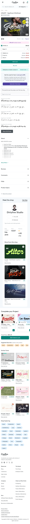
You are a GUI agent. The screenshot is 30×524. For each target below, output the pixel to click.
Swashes (19, 427)
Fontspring (18, 483)
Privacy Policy (4, 508)
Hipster (4, 448)
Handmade (18, 431)
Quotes (4, 444)
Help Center (4, 474)
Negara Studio (20, 381)
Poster (10, 444)
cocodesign (5, 325)
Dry (22, 444)
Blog (2, 469)
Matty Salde (18, 379)
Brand (10, 438)
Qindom (18, 413)
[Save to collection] (27, 25)
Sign (25, 434)
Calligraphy (5, 441)
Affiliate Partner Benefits (7, 498)
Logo (13, 427)
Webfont (5, 53)
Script (6, 10)
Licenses (3, 476)
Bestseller (4, 431)
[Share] (27, 19)
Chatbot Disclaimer (5, 512)
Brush (3, 424)
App (4, 57)
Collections (4, 471)
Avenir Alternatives (20, 491)
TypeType (4, 364)
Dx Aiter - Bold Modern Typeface (12, 259)
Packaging (18, 434)
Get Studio (4, 381)
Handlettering (5, 427)
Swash (18, 424)
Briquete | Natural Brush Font (8, 413)
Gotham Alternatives (20, 486)
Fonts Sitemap (19, 499)
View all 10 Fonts (7, 131)
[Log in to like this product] (23, 247)
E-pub (4, 55)
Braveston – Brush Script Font (8, 324)
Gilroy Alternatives (20, 496)
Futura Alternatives (20, 488)
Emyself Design (22, 325)
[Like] (27, 22)
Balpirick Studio (20, 398)
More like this (8, 263)
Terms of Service (5, 510)
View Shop (24, 200)
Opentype (11, 434)
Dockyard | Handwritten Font (23, 362)
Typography (18, 441)
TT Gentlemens (4, 362)
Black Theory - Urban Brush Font (12, 280)
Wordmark (17, 438)
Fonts (2, 10)
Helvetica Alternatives (21, 494)
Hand (11, 431)
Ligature (25, 431)
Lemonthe (19, 364)
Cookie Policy (4, 514)
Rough (16, 444)
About (2, 483)
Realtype (19, 415)
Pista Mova (4, 398)
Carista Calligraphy (6, 396)
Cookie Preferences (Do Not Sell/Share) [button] (10, 516)
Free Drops (18, 469)
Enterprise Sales (19, 471)
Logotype (25, 438)
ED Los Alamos (21, 324)
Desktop (5, 45)
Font (12, 441)
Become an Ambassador (7, 503)
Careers (3, 488)
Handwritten (11, 424)
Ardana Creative (5, 415)
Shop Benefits (4, 500)
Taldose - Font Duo (5, 379)
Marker (4, 434)
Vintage (4, 438)
